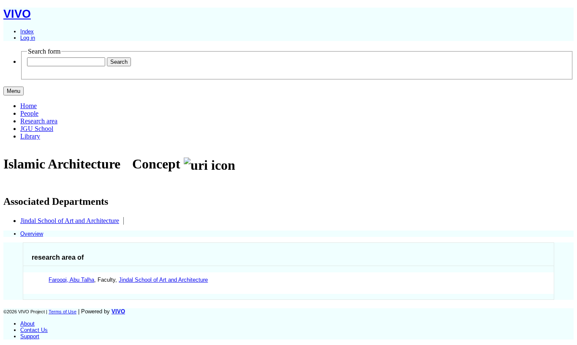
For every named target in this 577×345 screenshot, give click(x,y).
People (29, 113)
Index (27, 31)
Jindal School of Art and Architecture (69, 220)
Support (29, 336)
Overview (31, 234)
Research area (38, 121)
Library (30, 136)
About (27, 324)
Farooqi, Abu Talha (71, 280)
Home (28, 105)
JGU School (36, 128)
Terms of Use (62, 311)
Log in (27, 38)
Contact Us (34, 330)
